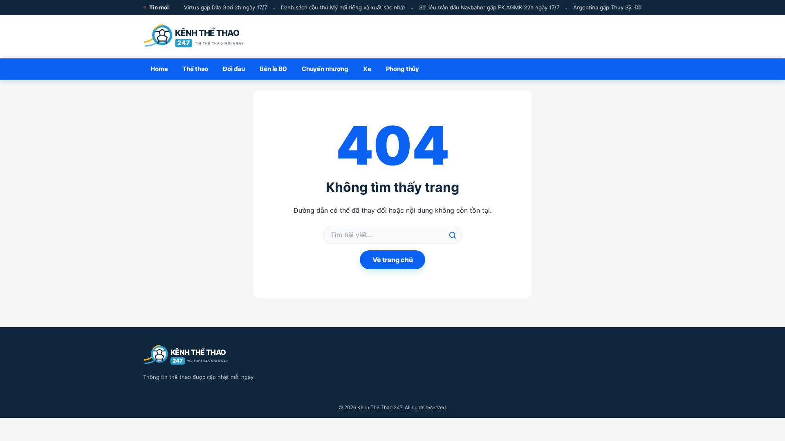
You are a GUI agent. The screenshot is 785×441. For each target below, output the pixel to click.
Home (159, 69)
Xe (367, 69)
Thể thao (195, 69)
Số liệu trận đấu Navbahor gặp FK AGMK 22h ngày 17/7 (486, 7)
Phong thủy (402, 69)
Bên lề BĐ (273, 69)
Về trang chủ (392, 260)
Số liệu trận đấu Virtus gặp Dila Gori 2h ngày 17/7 (201, 7)
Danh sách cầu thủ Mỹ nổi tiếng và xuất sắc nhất (340, 7)
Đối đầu (234, 69)
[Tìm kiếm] (453, 235)
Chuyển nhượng (325, 69)
